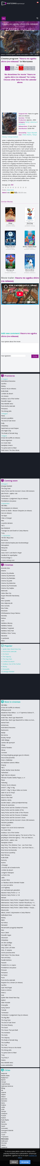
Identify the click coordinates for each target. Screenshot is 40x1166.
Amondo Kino (5, 568)
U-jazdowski (5, 638)
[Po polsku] (37, 2)
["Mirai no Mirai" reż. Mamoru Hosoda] (30, 261)
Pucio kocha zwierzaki (8, 406)
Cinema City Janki (6, 581)
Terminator (4, 1013)
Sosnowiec (4, 1128)
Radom (3, 1118)
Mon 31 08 (25, 68)
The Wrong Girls (6, 411)
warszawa (15, 3)
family (27, 122)
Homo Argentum (6, 440)
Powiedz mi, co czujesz (8, 965)
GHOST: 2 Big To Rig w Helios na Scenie (14, 790)
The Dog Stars (6, 488)
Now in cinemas (12, 702)
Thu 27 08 (7, 68)
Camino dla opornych (8, 742)
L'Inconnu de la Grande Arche (10, 867)
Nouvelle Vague (6, 401)
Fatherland (4, 772)
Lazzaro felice (5, 880)
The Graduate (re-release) (9, 508)
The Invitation (5, 1033)
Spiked (3, 1000)
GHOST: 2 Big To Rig (8, 787)
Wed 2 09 (33, 68)
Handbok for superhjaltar (9, 555)
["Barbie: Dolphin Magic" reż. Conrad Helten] (30, 238)
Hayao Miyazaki (13, 28)
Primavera (4, 409)
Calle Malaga (5, 740)
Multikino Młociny (6, 623)
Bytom (3, 1080)
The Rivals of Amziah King (9, 433)
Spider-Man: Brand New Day (12, 649)
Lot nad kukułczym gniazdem (10, 890)
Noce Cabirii (5, 932)
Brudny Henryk (6, 738)
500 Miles (4, 505)
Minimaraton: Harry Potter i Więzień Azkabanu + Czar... (18, 905)
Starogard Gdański (7, 1130)
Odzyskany (4, 426)
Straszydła (6, 669)
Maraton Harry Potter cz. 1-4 (10, 893)
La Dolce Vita (5, 875)
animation (22, 124)
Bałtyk (3, 733)
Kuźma (3, 862)
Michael (3, 898)
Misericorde (5, 910)
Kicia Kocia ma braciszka (9, 850)
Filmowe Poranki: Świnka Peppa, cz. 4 (13, 778)
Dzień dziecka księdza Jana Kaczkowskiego (14, 543)
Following (4, 783)
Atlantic (3, 571)
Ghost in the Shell (6, 797)
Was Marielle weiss (7, 404)
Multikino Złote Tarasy (8, 633)
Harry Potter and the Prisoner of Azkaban (14, 815)
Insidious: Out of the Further (10, 399)
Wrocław (4, 1143)
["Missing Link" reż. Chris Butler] (10, 261)
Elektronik (4, 591)
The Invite (4, 1035)
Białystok (4, 1073)
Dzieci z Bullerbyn (6, 760)
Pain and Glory (5, 957)
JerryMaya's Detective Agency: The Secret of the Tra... (18, 835)
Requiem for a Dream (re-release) (12, 982)
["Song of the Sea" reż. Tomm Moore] (10, 238)
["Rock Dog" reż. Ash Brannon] (30, 214)
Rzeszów (4, 1124)
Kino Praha (4, 608)
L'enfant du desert (7, 393)
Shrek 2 (3, 993)
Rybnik (3, 1122)
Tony (2, 533)
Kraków (3, 1105)
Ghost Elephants (6, 795)
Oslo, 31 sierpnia (6, 950)
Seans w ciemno (6, 990)
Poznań (3, 1116)
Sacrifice (3, 384)
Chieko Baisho (26, 135)
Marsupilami (5, 545)
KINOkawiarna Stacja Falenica (10, 613)
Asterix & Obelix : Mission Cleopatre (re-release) (16, 511)
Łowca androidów (7, 1065)
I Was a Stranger (6, 518)
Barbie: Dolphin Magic (30, 246)
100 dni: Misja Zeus (7, 538)
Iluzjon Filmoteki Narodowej (10, 596)
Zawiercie (4, 1147)
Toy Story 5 (5, 1058)
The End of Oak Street (8, 421)
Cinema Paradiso (6, 747)
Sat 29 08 (16, 68)
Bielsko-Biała (5, 1075)
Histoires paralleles (7, 418)
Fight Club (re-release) (8, 775)
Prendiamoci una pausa (8, 501)
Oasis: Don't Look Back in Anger (11, 553)
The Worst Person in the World (11, 1047)
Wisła (3, 641)
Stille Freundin (5, 1002)
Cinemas (8, 565)
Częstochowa (5, 1084)
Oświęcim (4, 1113)
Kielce (3, 1103)
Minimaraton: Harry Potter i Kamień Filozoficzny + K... (18, 902)
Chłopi (10, 223)
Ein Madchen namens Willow (10, 763)
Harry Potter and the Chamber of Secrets (14, 808)
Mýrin (3, 920)
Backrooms (4, 730)
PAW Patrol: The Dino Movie (10, 450)
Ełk (2, 1090)
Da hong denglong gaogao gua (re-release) (15, 755)
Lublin (3, 1107)
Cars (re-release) (6, 513)
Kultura (3, 618)
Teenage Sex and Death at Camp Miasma (14, 531)
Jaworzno (4, 1099)
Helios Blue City (6, 593)
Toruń (3, 1135)
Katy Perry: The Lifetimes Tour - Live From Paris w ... (18, 848)
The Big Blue (5, 1017)
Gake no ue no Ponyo (8, 792)
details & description (23, 54)
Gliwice (3, 1097)
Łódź (2, 1109)
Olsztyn (3, 1111)
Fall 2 (2, 525)
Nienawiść (4, 925)
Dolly (2, 423)
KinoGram (4, 611)
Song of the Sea (10, 246)
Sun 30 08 (21, 68)
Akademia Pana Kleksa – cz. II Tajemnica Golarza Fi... (18, 713)
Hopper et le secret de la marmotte (12, 828)
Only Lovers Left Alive (8, 947)
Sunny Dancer (5, 496)
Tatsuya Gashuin (12, 137)
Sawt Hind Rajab (6, 988)
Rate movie (10, 190)
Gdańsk (3, 1092)
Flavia (3, 416)
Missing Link (10, 270)
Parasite (3, 963)
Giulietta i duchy (6, 800)
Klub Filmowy (5, 855)
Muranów (4, 636)
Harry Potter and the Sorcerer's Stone (13, 817)
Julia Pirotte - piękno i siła (9, 493)
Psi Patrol (6, 654)
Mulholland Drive (6, 915)
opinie (36, 54)
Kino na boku (5, 606)
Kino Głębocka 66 (6, 603)
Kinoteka (4, 616)
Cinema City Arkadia (7, 573)
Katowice (4, 1101)
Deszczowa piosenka (8, 758)
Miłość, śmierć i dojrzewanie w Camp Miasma (15, 912)
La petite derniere (7, 523)
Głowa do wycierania (7, 805)
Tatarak (3, 1010)
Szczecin (4, 1132)
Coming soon (11, 480)
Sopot (3, 1126)
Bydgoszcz (4, 1078)
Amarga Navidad (6, 486)
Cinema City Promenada (9, 586)
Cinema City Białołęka (8, 578)
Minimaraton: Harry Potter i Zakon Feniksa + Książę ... (18, 907)
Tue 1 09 (29, 68)
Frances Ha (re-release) (8, 389)
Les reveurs (4, 396)
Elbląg (3, 1088)
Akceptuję (24, 1162)
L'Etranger (4, 865)
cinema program (10, 54)
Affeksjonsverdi (6, 710)
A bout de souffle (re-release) (10, 438)
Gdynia (3, 1094)
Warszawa (4, 1139)
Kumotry (4, 860)
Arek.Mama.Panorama (8, 381)
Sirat (2, 995)
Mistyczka (4, 548)
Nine (2, 930)
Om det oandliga (6, 943)
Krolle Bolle (4, 391)
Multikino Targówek (7, 628)
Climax (3, 750)
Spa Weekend (5, 528)
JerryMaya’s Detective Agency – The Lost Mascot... (17, 837)
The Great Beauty (7, 1025)
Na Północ (4, 923)
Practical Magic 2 (6, 558)
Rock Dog (30, 223)
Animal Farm (5, 722)
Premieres (9, 375)
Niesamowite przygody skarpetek (12, 927)
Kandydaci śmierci (7, 445)
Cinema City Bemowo (8, 576)
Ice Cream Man (6, 443)
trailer (31, 54)
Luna (2, 621)
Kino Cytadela (5, 601)
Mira (2, 520)
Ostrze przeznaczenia (8, 952)
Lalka (2, 878)
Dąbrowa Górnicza (7, 1086)
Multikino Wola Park (7, 631)
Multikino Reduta (6, 626)
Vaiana (3, 1060)
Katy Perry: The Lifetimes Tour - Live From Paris (16, 845)
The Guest (4, 1027)
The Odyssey (7, 656)
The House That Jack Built (9, 1030)
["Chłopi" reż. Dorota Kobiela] (10, 214)
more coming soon (8, 560)
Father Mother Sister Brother (10, 770)
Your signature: (6, 356)
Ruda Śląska (5, 1120)
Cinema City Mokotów (8, 583)
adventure (33, 122)
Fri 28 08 (12, 68)
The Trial (4, 1045)
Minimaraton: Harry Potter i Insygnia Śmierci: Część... (18, 900)
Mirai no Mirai (29, 270)
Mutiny (3, 386)
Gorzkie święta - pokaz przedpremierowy (14, 803)
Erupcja (3, 765)
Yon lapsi (4, 516)
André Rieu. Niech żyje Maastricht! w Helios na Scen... (18, 720)
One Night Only (6, 431)
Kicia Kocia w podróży (8, 853)
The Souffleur (5, 1042)
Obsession (4, 938)
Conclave (4, 752)
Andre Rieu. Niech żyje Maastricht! (12, 717)
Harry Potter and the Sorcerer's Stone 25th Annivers (17, 491)
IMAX (2, 598)
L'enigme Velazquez (7, 873)
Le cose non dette (7, 885)
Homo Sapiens (6, 825)
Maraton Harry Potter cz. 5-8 (10, 895)
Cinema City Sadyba (7, 588)
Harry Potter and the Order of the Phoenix (14, 812)
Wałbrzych (4, 1141)
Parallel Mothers (6, 960)
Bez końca (4, 540)
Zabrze (3, 1145)
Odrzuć (14, 1162)
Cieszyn (3, 1082)
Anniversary (4, 725)
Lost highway (5, 887)
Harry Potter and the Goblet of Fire (12, 810)
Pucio (3, 977)
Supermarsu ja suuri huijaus (10, 428)
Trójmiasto (4, 1137)
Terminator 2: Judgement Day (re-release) (14, 498)
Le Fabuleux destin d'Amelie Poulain (12, 882)
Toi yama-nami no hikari (9, 448)
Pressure (4, 550)
